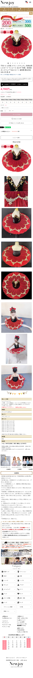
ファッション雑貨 (8, 606)
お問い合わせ (23, 660)
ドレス (5, 593)
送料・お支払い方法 (23, 618)
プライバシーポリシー (21, 657)
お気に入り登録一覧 (23, 631)
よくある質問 (21, 622)
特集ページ (6, 611)
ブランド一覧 (6, 626)
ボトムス (6, 584)
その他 (21, 606)
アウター (22, 584)
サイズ (2, 105)
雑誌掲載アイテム (21, 625)
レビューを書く (16, 137)
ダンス (2, 28)
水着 (21, 576)
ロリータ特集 (7, 598)
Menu (30, 1)
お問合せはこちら (7, 618)
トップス (22, 580)
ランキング (6, 622)
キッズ (21, 602)
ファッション (23, 571)
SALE (5, 576)
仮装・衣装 (22, 598)
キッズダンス (9, 28)
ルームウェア (7, 589)
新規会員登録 (21, 630)
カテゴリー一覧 (7, 624)
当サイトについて (10, 657)
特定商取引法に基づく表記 (12, 660)
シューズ (6, 580)
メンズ (5, 602)
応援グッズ (6, 571)
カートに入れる (16, 114)
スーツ (21, 589)
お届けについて (21, 620)
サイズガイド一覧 (22, 624)
